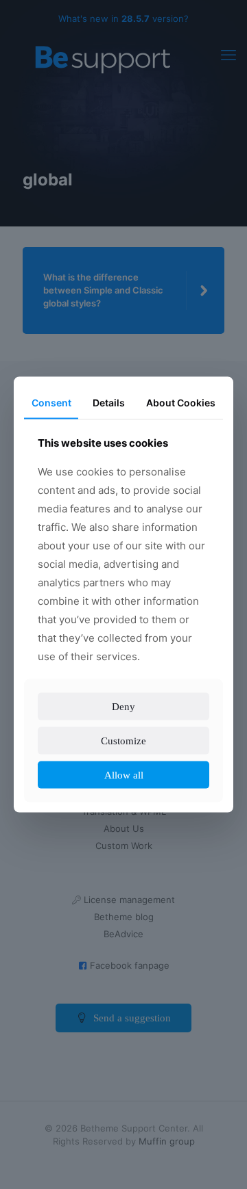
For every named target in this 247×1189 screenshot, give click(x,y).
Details (108, 393)
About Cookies (180, 393)
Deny (124, 715)
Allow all (123, 783)
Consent (51, 393)
